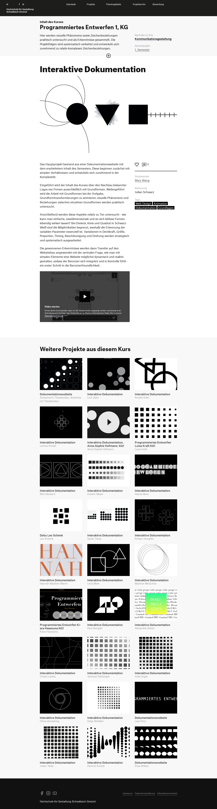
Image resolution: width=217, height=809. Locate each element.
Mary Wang (142, 180)
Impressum (128, 793)
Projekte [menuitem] (91, 4)
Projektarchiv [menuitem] (139, 4)
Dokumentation (146, 207)
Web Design (143, 203)
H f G (20, 8)
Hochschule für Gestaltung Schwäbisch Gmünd (68, 801)
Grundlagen (166, 207)
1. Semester (142, 49)
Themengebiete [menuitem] (113, 4)
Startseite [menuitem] (71, 4)
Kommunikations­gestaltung (153, 38)
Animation (160, 203)
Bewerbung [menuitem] (158, 4)
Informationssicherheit (167, 793)
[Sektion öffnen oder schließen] (108, 55)
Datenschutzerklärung (54, 316)
